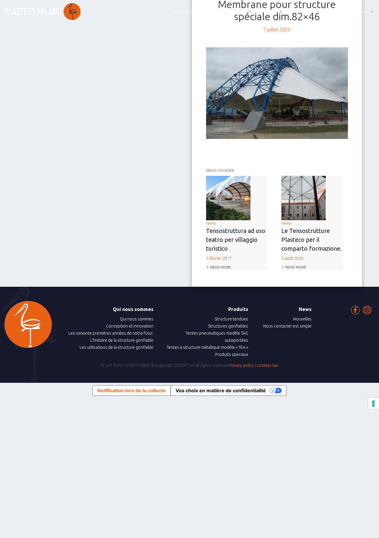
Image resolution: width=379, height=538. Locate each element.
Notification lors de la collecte (131, 390)
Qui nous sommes (136, 319)
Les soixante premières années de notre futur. (110, 333)
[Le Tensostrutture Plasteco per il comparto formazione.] (303, 197)
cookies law (268, 365)
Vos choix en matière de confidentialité (221, 390)
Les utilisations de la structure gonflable (116, 347)
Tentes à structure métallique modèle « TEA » (207, 347)
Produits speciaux (231, 354)
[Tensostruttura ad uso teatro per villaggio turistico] (228, 197)
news (235, 241)
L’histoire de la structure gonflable (121, 340)
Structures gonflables (228, 326)
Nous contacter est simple (287, 326)
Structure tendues (231, 319)
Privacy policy (241, 365)
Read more (220, 267)
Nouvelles (302, 319)
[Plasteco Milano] (43, 11)
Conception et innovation (129, 326)
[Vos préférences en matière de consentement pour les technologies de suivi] (373, 403)
